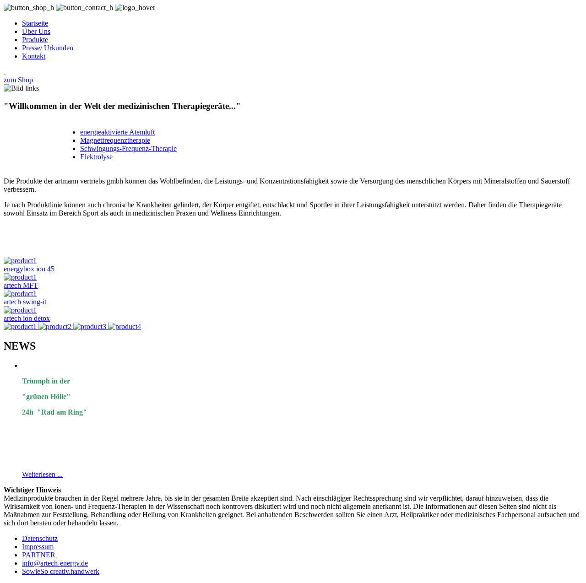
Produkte (35, 39)
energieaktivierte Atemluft (117, 132)
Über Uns (36, 31)
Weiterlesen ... (42, 474)
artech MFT (21, 285)
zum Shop (18, 80)
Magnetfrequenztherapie (115, 140)
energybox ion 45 (29, 269)
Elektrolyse (96, 157)
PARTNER (38, 555)
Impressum (38, 547)
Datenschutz (40, 538)
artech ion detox (27, 318)
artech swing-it (25, 302)
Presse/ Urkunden (47, 48)
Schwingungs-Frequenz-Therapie (128, 148)
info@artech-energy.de (55, 563)
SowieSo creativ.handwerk (60, 571)
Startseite (35, 23)
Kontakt (33, 56)
